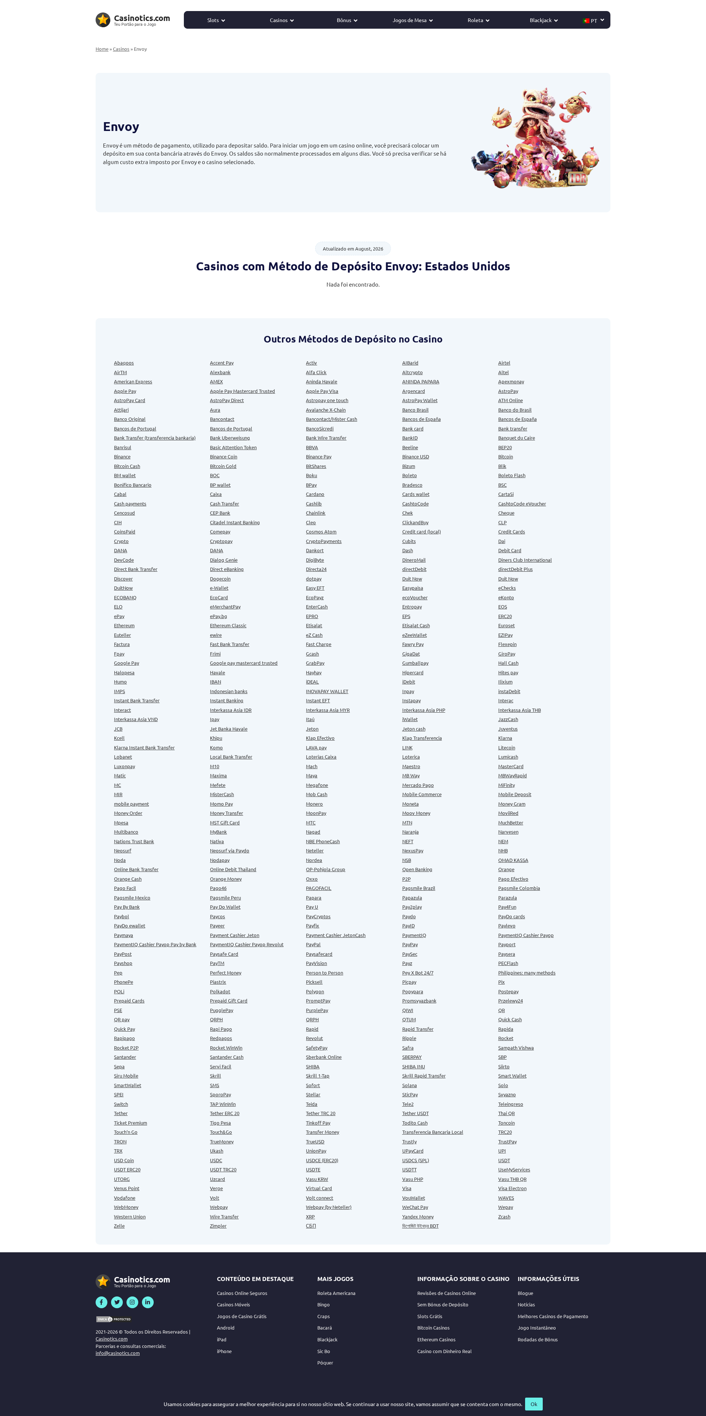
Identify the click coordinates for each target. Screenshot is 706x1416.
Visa (406, 1188)
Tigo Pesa (220, 1122)
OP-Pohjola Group (325, 869)
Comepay (220, 531)
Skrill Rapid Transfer (424, 1075)
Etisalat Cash (416, 625)
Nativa (217, 841)
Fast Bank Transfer (229, 644)
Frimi (215, 653)
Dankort (315, 550)
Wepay (505, 1207)
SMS (214, 1085)
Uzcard (217, 1179)
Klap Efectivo (320, 738)
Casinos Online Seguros (242, 1293)
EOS (502, 606)
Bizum (408, 466)
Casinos (279, 20)
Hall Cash (508, 663)
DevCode (124, 560)
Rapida (505, 1029)
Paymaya (123, 935)
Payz (407, 963)
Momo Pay (221, 804)
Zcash (504, 1216)
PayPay (410, 944)
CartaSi (506, 494)
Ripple (409, 1038)
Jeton (312, 728)
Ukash (216, 1150)
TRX (118, 1150)
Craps (323, 1316)
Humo (120, 681)
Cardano (315, 494)
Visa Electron (512, 1188)
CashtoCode (415, 503)
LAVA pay (316, 747)
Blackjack (541, 20)
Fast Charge (318, 644)
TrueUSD (315, 1141)
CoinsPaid (124, 531)
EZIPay (505, 635)
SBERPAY (412, 1057)
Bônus (344, 20)
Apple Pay (125, 391)
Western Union (130, 1216)
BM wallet (125, 475)
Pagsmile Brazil (418, 888)
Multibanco (126, 831)
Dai (501, 541)
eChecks (507, 588)
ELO (118, 606)
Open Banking (417, 869)
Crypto (121, 541)
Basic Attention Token (233, 447)
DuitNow (123, 588)
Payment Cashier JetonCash (336, 935)
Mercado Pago (418, 785)
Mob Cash (316, 794)
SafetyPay (316, 1047)
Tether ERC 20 (224, 1113)
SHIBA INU (413, 1066)
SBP (502, 1057)
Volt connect (319, 1198)
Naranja (410, 831)
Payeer (217, 925)
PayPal (313, 944)
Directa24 (316, 569)
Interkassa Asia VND (136, 719)
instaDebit (509, 691)
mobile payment (131, 804)
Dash (407, 550)
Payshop (123, 963)
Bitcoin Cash (127, 466)
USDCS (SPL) (415, 1160)
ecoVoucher (415, 597)
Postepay (508, 991)
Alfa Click (316, 372)
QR (501, 1010)
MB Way (411, 775)
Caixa (216, 494)
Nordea (314, 860)
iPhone (224, 1351)
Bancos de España (421, 419)
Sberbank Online (324, 1057)
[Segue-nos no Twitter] (117, 1302)
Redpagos (221, 1038)
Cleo (311, 522)
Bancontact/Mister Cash (331, 419)
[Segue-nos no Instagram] (132, 1302)
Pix (501, 982)
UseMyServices (514, 1169)
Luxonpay (124, 766)
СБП (311, 1225)
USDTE (313, 1169)
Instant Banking (226, 700)
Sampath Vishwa (516, 1047)
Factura (122, 644)
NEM (503, 841)
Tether (121, 1113)
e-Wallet (219, 588)
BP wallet (220, 485)
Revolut (314, 1038)
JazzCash (508, 719)
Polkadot (220, 991)
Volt (214, 1198)
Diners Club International (525, 560)
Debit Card (509, 550)
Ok (534, 1404)
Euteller (122, 635)
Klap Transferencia (422, 738)
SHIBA (313, 1066)
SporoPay (220, 1094)
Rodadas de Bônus (538, 1339)
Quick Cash (510, 1019)
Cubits (409, 541)
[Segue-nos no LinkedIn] (148, 1302)
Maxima (218, 775)
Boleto (409, 475)
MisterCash (222, 794)
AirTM (120, 372)
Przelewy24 (510, 1000)
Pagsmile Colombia (519, 888)
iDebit (408, 681)
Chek (407, 513)
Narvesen (508, 831)
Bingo (323, 1304)
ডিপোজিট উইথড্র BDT (420, 1225)
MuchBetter (510, 822)
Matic (120, 775)
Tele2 (408, 1104)
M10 (214, 766)
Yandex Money (418, 1216)
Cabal (120, 494)
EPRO (312, 616)
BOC (215, 475)
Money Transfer (226, 813)
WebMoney (126, 1207)
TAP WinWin (223, 1104)
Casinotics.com (112, 1338)
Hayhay (313, 672)
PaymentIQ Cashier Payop (526, 935)
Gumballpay (415, 663)
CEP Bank (220, 513)
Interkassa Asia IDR (231, 710)
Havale (217, 672)
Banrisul (122, 447)
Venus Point (126, 1188)
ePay (119, 616)
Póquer (325, 1362)
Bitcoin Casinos (433, 1327)
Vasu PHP (412, 1179)
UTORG (122, 1179)
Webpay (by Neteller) (329, 1207)
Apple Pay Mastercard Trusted (242, 391)
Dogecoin (220, 578)
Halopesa (124, 672)
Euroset (506, 625)
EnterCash (317, 606)
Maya (311, 775)
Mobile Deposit (514, 794)
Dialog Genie (224, 560)
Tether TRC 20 (320, 1113)
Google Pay (126, 663)
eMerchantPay (225, 606)
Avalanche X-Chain (326, 410)
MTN (407, 822)
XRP (310, 1216)
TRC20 (505, 1132)
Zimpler (218, 1225)
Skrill (215, 1075)
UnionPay (316, 1150)
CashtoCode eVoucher (522, 503)
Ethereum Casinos (436, 1339)
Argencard (413, 391)
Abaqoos (124, 362)
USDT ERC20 (127, 1169)
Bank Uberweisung (230, 437)
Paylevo (507, 925)
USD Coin (124, 1160)
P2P (406, 879)
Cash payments (130, 503)
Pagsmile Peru (225, 897)
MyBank (218, 831)
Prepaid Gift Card (228, 1000)
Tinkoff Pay (318, 1122)
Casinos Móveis (233, 1304)
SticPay (410, 1094)
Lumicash (508, 756)
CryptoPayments (324, 541)
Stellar (313, 1094)
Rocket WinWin (226, 1047)
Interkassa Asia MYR (328, 710)
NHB (503, 850)
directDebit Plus (515, 569)
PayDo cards (511, 916)
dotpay (313, 578)
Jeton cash (413, 728)
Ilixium (505, 681)
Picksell (314, 982)
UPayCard (413, 1150)
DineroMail (414, 560)
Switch (121, 1104)
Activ (311, 362)
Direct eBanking (227, 569)
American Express (133, 381)
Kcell (119, 738)
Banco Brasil (415, 410)
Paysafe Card (224, 954)
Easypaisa (412, 588)
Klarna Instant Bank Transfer (144, 747)
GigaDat (411, 653)
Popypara (412, 991)
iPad (222, 1339)
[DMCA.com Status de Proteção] (114, 1319)
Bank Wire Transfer (326, 437)
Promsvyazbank (419, 1000)
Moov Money (416, 813)
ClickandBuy (415, 522)
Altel (503, 372)
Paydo (409, 916)
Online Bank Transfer (136, 869)
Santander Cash (226, 1057)
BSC (502, 485)
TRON (120, 1141)
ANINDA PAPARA (420, 381)
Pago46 (218, 888)
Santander (125, 1057)
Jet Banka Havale (228, 728)
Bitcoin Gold (223, 466)
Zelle (119, 1225)
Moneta (410, 804)
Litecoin (506, 747)
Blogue (525, 1293)
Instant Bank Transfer (137, 700)
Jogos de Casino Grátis (242, 1316)
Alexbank (220, 372)
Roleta (475, 20)
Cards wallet (415, 494)
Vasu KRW (317, 1179)
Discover (123, 578)
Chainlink (315, 513)
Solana (409, 1085)
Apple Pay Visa (322, 391)
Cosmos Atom (321, 531)
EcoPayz (315, 597)
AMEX (216, 381)
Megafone (317, 785)
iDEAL (312, 681)
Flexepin (507, 644)
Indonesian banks (228, 691)
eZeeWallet (414, 635)
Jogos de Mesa (410, 20)
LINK (407, 747)
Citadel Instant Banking (235, 522)
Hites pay (508, 672)
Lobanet (123, 756)
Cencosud (124, 513)
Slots (213, 20)
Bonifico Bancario (132, 485)
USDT (504, 1160)
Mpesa (121, 822)
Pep (118, 972)
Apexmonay (511, 381)
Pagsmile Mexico (132, 897)
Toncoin (506, 1122)
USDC (216, 1160)
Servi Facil (220, 1066)
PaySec (409, 954)
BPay (311, 485)
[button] (593, 20)
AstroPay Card (129, 400)
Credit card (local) (421, 531)
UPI (502, 1150)
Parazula (507, 897)
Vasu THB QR (512, 1179)
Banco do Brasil (515, 410)
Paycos (217, 916)
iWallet (410, 719)
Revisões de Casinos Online (446, 1293)
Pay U (312, 907)
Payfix (312, 925)
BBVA (312, 447)
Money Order (128, 813)
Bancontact (222, 419)
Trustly (409, 1141)
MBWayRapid (512, 775)
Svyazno (507, 1094)
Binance (122, 456)
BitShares (316, 466)
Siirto (504, 1066)
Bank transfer (512, 428)
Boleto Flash (511, 475)
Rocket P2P (126, 1047)
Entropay (412, 606)
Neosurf (122, 850)
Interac (505, 700)
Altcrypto (412, 372)
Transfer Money (322, 1132)
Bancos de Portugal (135, 428)
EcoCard (219, 597)
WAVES (506, 1198)
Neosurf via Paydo (229, 850)
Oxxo (312, 879)
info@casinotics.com (118, 1353)
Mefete (217, 785)
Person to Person (324, 972)
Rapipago (124, 1038)
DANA (120, 550)
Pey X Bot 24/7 (418, 972)
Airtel (504, 362)
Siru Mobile (126, 1075)
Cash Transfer (224, 503)
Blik (502, 466)
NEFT (407, 841)
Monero (314, 804)
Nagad (313, 831)
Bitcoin (505, 456)
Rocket (505, 1038)
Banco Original (130, 419)
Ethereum (124, 625)
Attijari (121, 410)
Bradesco (412, 485)
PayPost (123, 954)
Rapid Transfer (418, 1029)
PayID (408, 925)
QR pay (121, 1019)
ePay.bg (218, 616)
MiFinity (506, 785)
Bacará (324, 1327)
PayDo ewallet (129, 925)
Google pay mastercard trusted (244, 663)
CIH (118, 522)
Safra (408, 1047)
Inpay (408, 691)
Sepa (119, 1066)
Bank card (413, 428)
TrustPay (507, 1141)
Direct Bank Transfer (135, 569)
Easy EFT (315, 588)
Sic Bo (323, 1351)
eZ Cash (314, 635)
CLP (502, 522)
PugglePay (221, 1010)
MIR (118, 794)
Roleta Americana (336, 1293)
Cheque (506, 513)
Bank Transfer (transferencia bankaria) (155, 437)
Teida (311, 1104)
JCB (118, 728)
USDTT (409, 1169)
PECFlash (508, 963)
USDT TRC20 (223, 1169)
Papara (313, 897)
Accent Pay (221, 362)
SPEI (119, 1094)
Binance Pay (318, 456)
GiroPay (506, 653)
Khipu (216, 738)
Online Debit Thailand (233, 869)
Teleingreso (510, 1104)
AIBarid (410, 362)
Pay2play (412, 907)
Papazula (412, 897)
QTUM (409, 1019)
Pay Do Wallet (225, 907)
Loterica (411, 756)
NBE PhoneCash (323, 841)
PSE (118, 1010)
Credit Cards (511, 531)
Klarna (505, 738)
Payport (507, 944)
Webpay (219, 1207)
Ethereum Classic (228, 625)
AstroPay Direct (227, 400)
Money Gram (511, 804)
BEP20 (505, 447)
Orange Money (226, 879)
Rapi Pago (221, 1029)
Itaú (310, 719)
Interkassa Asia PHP (423, 710)
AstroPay (508, 391)
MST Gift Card (225, 822)
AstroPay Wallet (420, 400)
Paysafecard (319, 954)
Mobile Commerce (422, 794)
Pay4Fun (507, 907)
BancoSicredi (320, 428)
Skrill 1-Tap (317, 1075)
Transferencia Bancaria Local (432, 1132)
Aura (215, 410)
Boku (311, 475)
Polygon (315, 991)
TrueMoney (221, 1141)
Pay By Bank (127, 907)
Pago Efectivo (513, 879)
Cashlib (314, 503)
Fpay (119, 653)
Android (226, 1327)
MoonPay (316, 813)
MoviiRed (508, 813)
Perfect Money (225, 972)
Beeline (410, 447)
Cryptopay (221, 541)
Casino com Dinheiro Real (444, 1351)
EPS (406, 616)
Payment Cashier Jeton (234, 935)
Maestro (411, 766)
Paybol (121, 916)
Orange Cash (128, 879)
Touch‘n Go (126, 1132)
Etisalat (314, 625)
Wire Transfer (224, 1216)
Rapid (312, 1029)
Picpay (409, 982)
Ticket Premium (130, 1122)
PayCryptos (318, 916)
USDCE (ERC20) (322, 1160)
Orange (506, 869)
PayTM (217, 963)
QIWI (407, 1010)
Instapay (411, 700)
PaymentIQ (414, 935)
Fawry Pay (413, 644)
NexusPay (412, 850)
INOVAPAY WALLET (327, 691)
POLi (119, 991)
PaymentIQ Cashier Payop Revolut (247, 944)
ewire (216, 635)
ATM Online (510, 400)
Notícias (526, 1304)
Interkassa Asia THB (519, 710)
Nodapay (219, 860)
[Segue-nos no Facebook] (101, 1302)
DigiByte (315, 560)
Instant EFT (318, 700)
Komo (216, 747)
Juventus (508, 728)
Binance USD (415, 456)
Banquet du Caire (516, 437)
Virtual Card (319, 1188)
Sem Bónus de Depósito (442, 1304)
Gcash (312, 653)
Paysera (506, 954)
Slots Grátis (429, 1316)
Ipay (214, 719)
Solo (503, 1085)
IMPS (119, 691)
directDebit (414, 569)
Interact (122, 710)
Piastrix (218, 982)
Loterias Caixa (321, 756)
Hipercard (413, 672)
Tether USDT (415, 1113)
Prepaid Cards (129, 1000)
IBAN (215, 681)
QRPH (216, 1019)
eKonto (506, 597)
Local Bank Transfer (231, 756)
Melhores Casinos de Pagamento (553, 1316)
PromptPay (318, 1000)
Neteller (315, 850)
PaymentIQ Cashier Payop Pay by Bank (155, 944)
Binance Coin (223, 456)
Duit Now (412, 578)
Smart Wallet (512, 1075)
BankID (410, 437)
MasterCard (511, 766)
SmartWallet (127, 1085)
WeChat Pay (415, 1207)
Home (102, 49)
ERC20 (505, 616)
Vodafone (124, 1198)
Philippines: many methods (527, 972)
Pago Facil (125, 888)
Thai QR (506, 1113)
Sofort (313, 1085)
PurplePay (317, 1010)
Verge (216, 1188)
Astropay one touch (327, 400)
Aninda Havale (321, 381)
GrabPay (315, 663)
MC (117, 785)
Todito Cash (415, 1122)
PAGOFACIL (318, 888)
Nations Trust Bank (134, 841)
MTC (310, 822)
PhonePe (123, 982)
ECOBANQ (125, 597)
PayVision (316, 963)
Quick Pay (124, 1029)
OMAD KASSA (513, 860)
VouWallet (413, 1198)
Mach (311, 766)
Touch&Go (221, 1132)
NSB (406, 860)
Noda (120, 860)
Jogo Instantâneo (537, 1327)
